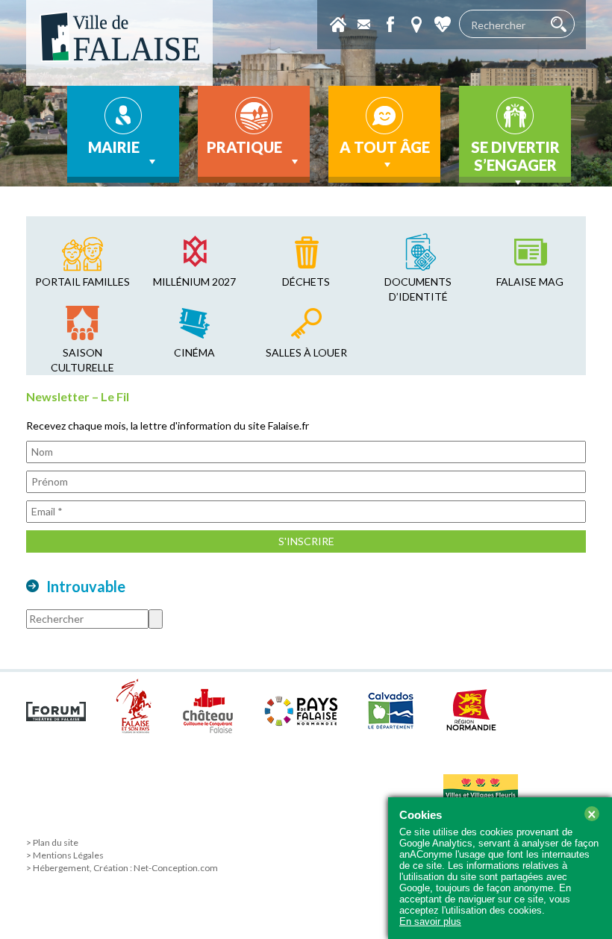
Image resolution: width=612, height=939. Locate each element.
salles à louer (306, 352)
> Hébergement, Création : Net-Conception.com (122, 867)
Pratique (244, 147)
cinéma (194, 352)
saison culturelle (82, 360)
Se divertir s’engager (515, 156)
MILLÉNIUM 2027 (194, 281)
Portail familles (82, 281)
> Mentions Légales (65, 855)
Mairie (114, 147)
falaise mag (529, 281)
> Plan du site (52, 842)
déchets (306, 281)
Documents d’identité (418, 289)
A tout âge (385, 147)
